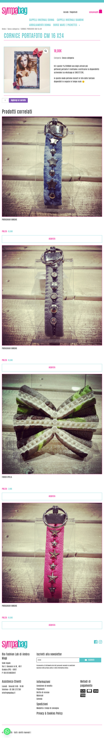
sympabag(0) (93, 12)
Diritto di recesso (43, 693)
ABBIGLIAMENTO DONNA (40, 25)
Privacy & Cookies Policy (50, 713)
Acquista (52, 239)
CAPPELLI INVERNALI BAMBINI (70, 20)
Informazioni (43, 682)
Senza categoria (13, 29)
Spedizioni (42, 704)
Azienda (39, 699)
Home (4, 29)
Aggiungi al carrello (18, 100)
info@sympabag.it (35, 4)
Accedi (65, 12)
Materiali (40, 696)
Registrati (73, 12)
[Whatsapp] (7, 731)
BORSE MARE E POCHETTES (65, 25)
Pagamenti (41, 689)
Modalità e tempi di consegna (48, 708)
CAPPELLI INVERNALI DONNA (41, 20)
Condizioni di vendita (44, 686)
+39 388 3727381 (12, 4)
